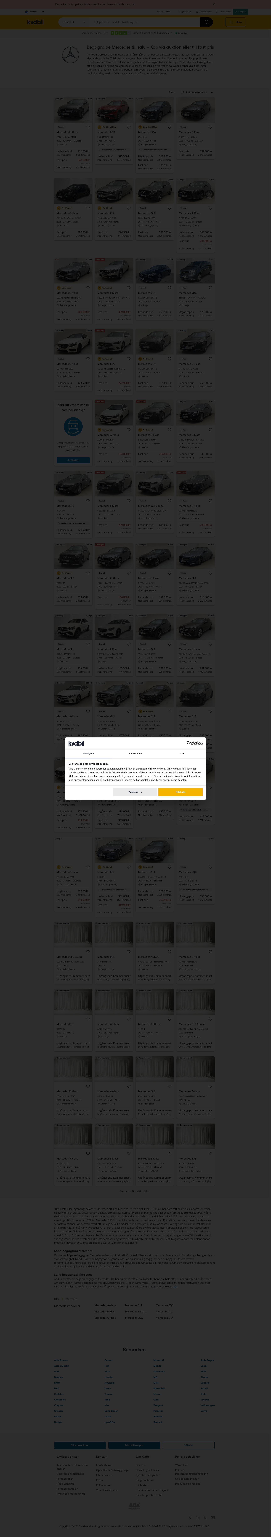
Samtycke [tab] (88, 753)
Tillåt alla (180, 792)
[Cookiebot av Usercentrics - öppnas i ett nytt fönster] (189, 743)
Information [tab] (135, 753)
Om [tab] (182, 753)
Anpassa (133, 792)
